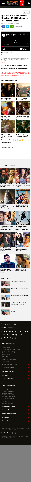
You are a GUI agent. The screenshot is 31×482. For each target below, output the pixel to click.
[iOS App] (15, 433)
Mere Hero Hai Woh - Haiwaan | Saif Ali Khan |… (22, 100)
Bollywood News (6, 388)
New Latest (7, 410)
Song (15, 75)
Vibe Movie (5, 356)
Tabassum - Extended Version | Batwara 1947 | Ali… (23, 118)
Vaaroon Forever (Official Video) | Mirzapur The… (6, 118)
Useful (5, 417)
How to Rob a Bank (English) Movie (11, 349)
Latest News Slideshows (8, 398)
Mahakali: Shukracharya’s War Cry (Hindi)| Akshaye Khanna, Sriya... (19, 303)
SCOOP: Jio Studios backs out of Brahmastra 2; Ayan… (23, 185)
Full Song (3, 73)
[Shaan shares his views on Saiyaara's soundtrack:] (7, 218)
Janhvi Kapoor (10, 73)
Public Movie (8, 367)
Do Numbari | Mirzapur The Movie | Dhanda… (22, 135)
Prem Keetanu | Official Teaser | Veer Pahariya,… (23, 205)
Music (2, 75)
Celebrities (10, 327)
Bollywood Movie (9, 364)
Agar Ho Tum (7, 72)
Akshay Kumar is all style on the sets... (20, 295)
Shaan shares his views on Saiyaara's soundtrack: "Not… (7, 228)
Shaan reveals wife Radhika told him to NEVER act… (21, 249)
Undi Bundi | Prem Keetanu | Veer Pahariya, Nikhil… (8, 100)
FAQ (15, 430)
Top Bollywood (8, 406)
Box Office (8, 371)
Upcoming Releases (7, 400)
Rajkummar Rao (9, 75)
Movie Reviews (5, 401)
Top (5, 375)
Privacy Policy (15, 428)
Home (2, 428)
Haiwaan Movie (6, 354)
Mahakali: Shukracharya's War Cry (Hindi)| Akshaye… (7, 206)
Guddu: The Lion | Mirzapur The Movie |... (20, 288)
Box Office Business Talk (8, 395)
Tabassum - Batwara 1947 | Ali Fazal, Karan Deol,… (7, 136)
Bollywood (9, 413)
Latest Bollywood (8, 385)
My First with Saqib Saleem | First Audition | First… (7, 271)
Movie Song (17, 73)
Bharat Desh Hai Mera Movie (9, 358)
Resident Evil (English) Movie (9, 359)
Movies (3, 327)
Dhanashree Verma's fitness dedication (21, 270)
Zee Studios (20, 75)
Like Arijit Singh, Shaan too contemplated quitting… (7, 249)
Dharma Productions (17, 72)
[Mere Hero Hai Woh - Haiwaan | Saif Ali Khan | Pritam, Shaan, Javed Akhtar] (23, 90)
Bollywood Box (8, 378)
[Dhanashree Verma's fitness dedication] (23, 261)
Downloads (7, 421)
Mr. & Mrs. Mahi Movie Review (18, 68)
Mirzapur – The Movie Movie (9, 351)
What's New (11, 165)
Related (4, 165)
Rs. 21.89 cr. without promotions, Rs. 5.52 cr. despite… (7, 185)
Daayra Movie (5, 361)
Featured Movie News (7, 389)
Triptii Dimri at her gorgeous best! (18, 281)
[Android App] (13, 433)
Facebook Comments (7, 147)
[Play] (2, 202)
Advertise (8, 428)
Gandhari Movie (6, 347)
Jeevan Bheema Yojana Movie (9, 352)
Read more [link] (3, 62)
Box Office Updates (7, 393)
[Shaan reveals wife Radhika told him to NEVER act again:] (23, 239)
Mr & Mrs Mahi (25, 73)
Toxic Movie (5, 346)
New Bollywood (8, 343)
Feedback (21, 428)
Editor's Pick (26, 72)
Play (12, 95)
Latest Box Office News (8, 391)
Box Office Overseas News (8, 396)
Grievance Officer (8, 430)
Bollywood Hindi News (7, 403)
